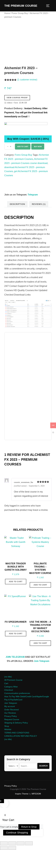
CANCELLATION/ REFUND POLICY (20, 736)
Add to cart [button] (15, 582)
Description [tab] (17, 204)
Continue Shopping (17, 832)
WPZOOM (36, 794)
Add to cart (22, 146)
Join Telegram (41, 661)
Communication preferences (17, 693)
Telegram (33, 194)
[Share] (20, 843)
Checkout (8, 690)
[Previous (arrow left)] (4, 848)
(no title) (8, 677)
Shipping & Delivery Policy (16, 723)
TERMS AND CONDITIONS (16, 733)
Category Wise (11, 687)
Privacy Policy (10, 716)
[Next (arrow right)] (12, 848)
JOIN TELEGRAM (15, 657)
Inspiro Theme (21, 794)
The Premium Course (20, 5)
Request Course (11, 719)
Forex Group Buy (20, 13)
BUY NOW (38, 146)
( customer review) (27, 79)
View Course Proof (17, 98)
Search (43, 766)
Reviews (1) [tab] (39, 204)
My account (9, 706)
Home (7, 13)
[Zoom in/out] (4, 843)
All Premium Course (13, 680)
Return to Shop (29, 827)
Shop (6, 726)
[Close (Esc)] (29, 843)
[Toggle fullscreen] (12, 843)
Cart (6, 683)
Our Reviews (10, 713)
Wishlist (7, 729)
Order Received (11, 709)
